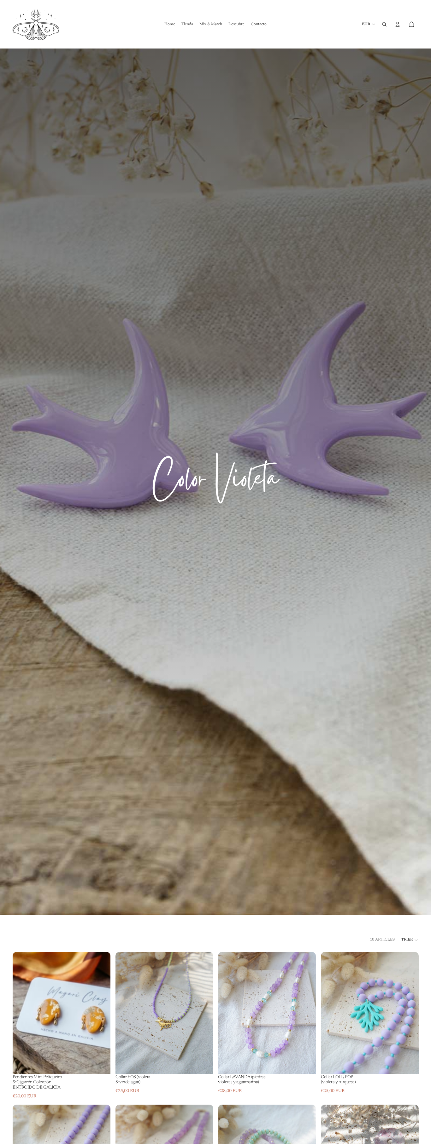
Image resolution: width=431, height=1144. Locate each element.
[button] (409, 940)
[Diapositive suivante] (101, 1013)
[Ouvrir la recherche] (384, 24)
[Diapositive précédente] (22, 1013)
